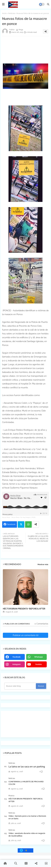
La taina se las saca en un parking (26, 766)
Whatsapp (28, 524)
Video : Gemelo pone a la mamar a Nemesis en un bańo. (27, 817)
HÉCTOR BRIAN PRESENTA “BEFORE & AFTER (24, 609)
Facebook (11, 524)
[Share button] (35, 524)
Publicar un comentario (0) (25, 635)
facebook (17, 657)
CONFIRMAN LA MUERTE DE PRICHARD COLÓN (25, 783)
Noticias (11, 13)
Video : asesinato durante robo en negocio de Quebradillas (26, 834)
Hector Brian (6, 517)
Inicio (4, 13)
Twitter (21, 524)
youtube (38, 664)
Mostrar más (43, 564)
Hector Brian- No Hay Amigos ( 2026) (23, 517)
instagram (16, 664)
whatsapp (38, 657)
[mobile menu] (3, 4)
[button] (48, 4)
